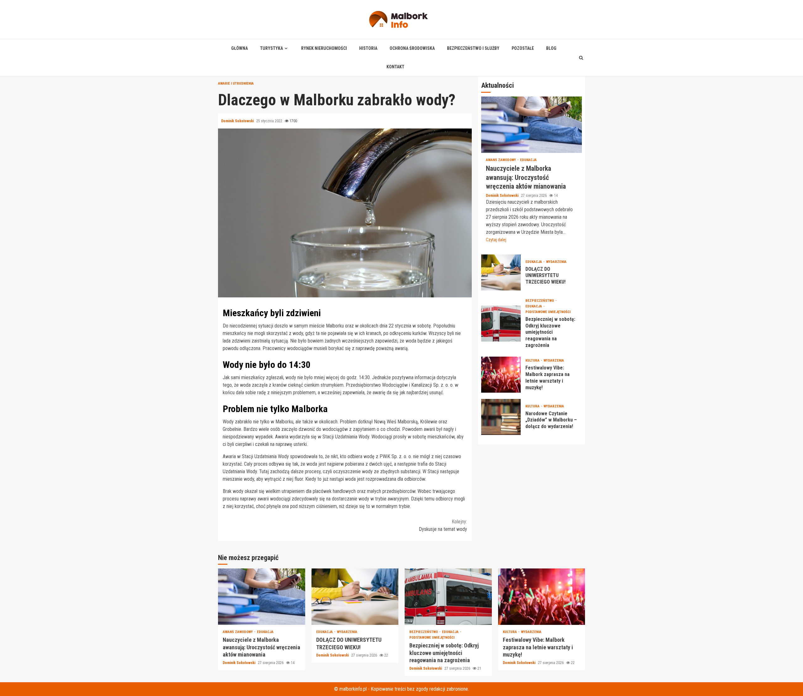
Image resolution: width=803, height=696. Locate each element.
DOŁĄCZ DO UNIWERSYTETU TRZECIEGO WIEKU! (501, 272)
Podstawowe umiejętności (548, 311)
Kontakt (395, 66)
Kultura (532, 360)
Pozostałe (523, 48)
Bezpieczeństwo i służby (473, 48)
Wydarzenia (556, 261)
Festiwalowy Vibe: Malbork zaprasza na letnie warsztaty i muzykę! (501, 374)
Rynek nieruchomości (324, 48)
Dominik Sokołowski (238, 121)
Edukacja (528, 160)
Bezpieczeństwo (540, 300)
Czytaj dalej (496, 239)
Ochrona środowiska (412, 48)
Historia (368, 48)
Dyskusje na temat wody (443, 525)
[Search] (581, 58)
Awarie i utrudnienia (236, 83)
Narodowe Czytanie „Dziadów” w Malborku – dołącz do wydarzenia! (501, 417)
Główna (239, 48)
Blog (551, 48)
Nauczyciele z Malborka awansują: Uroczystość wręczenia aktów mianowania (531, 125)
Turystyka (271, 48)
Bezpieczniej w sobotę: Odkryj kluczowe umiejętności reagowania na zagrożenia (501, 323)
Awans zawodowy (501, 160)
